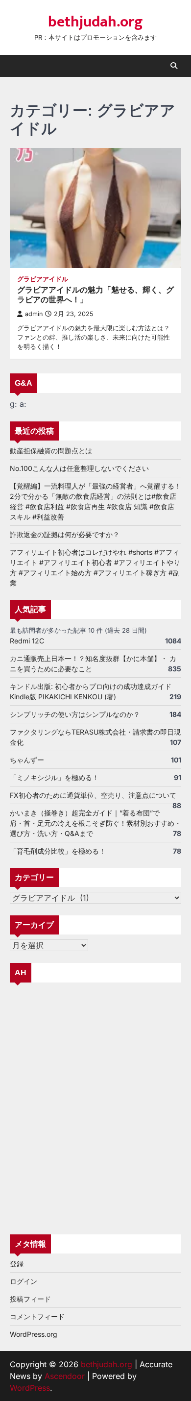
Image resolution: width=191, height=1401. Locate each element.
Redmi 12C (27, 641)
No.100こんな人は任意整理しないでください (79, 468)
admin (34, 314)
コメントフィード (37, 1316)
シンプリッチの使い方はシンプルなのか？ (75, 714)
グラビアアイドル (42, 279)
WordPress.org (33, 1334)
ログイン (23, 1281)
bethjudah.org (95, 22)
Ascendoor (65, 1376)
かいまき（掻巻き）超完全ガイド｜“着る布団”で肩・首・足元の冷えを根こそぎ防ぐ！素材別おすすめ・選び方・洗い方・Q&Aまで (95, 823)
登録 (17, 1263)
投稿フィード (30, 1299)
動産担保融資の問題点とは (51, 450)
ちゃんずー (27, 760)
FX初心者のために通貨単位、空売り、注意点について (93, 795)
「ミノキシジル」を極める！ (54, 777)
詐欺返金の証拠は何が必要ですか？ (64, 534)
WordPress (30, 1388)
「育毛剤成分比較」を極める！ (58, 851)
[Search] (174, 65)
